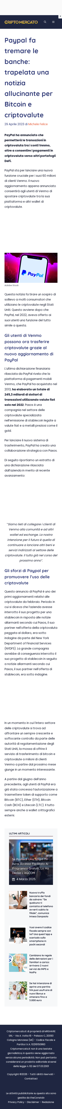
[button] (45, 22)
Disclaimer (33, 1102)
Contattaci (31, 1078)
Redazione (48, 1102)
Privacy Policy (16, 1102)
